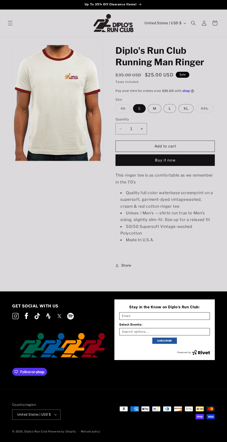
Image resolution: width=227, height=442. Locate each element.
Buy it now (165, 160)
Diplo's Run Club (36, 431)
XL (186, 108)
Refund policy (90, 431)
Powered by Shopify (62, 431)
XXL (207, 109)
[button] (10, 23)
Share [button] (126, 265)
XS (126, 109)
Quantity (122, 119)
